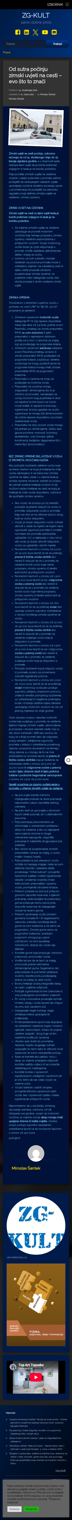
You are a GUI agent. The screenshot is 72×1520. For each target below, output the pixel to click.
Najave (61, 1471)
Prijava (6, 52)
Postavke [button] (14, 1509)
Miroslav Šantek (47, 94)
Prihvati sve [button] (31, 1509)
